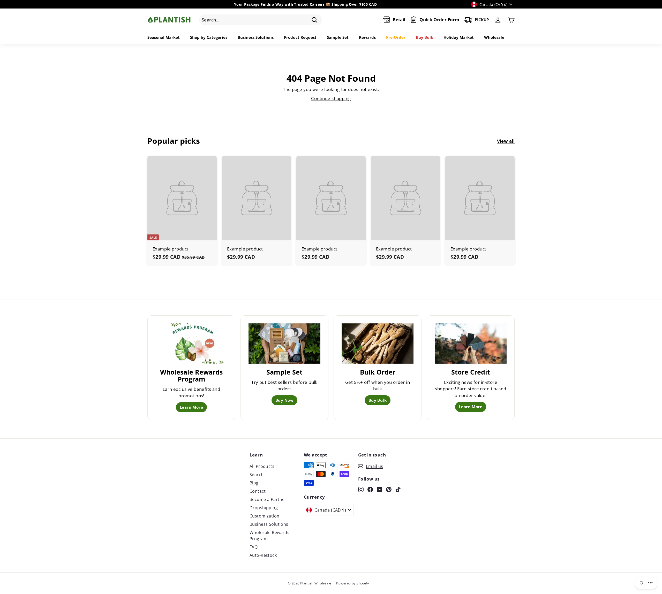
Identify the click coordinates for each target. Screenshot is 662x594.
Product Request (300, 37)
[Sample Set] (284, 343)
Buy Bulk (424, 37)
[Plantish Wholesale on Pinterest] (389, 489)
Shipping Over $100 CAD (354, 4)
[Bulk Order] (377, 343)
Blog (254, 483)
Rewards (367, 37)
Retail (399, 20)
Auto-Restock (263, 555)
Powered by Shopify (352, 583)
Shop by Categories (208, 37)
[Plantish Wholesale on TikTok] (398, 489)
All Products (262, 466)
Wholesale (494, 37)
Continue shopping (331, 98)
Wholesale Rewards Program (269, 536)
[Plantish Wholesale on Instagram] (361, 489)
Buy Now (284, 400)
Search (257, 474)
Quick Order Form (439, 20)
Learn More (191, 407)
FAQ (254, 547)
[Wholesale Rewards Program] (191, 343)
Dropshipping (264, 508)
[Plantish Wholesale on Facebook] (370, 489)
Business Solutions (256, 37)
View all (506, 141)
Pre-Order (395, 37)
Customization (265, 516)
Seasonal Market (163, 37)
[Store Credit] (471, 343)
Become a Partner (268, 499)
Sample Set (338, 37)
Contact (258, 491)
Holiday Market (458, 37)
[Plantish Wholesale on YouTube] (379, 489)
